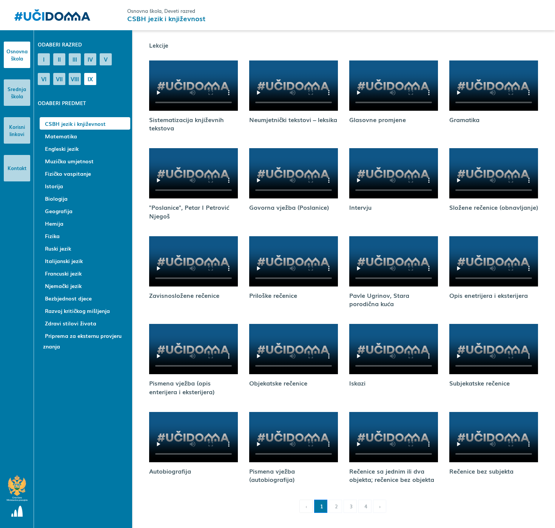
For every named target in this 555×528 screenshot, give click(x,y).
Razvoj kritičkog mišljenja (77, 310)
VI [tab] (43, 78)
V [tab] (106, 59)
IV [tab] (90, 59)
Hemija (54, 223)
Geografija (58, 211)
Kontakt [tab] (17, 168)
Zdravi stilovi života (70, 323)
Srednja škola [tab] (17, 92)
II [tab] (59, 59)
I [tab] (44, 59)
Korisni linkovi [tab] (17, 130)
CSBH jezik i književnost (75, 123)
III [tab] (74, 59)
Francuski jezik (63, 273)
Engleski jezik (62, 148)
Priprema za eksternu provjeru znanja (82, 341)
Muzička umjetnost (69, 161)
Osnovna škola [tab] (17, 55)
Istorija (54, 186)
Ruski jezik (58, 248)
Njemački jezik (63, 286)
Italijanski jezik (64, 261)
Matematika (61, 136)
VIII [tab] (75, 78)
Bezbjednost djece (68, 298)
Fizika (52, 236)
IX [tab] (90, 78)
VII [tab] (59, 78)
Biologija (56, 198)
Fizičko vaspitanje (68, 173)
